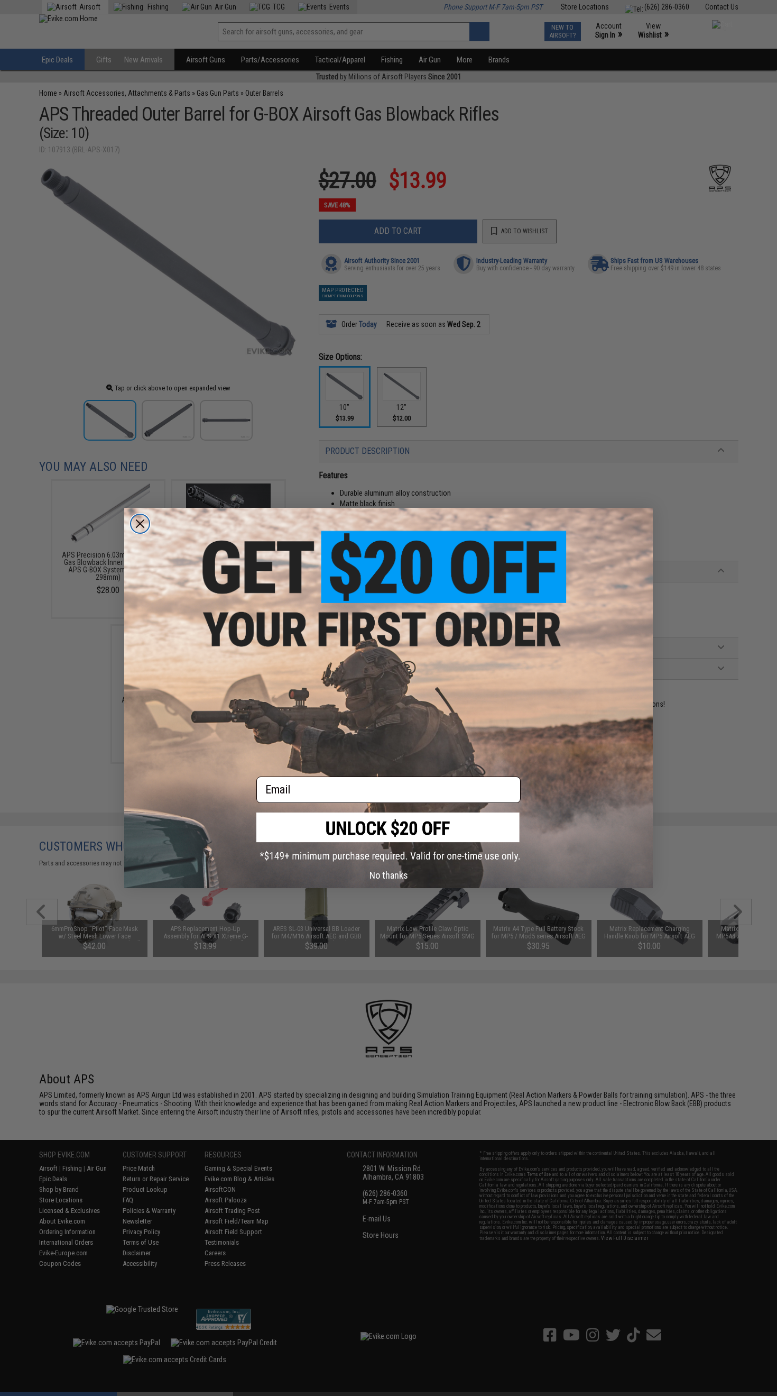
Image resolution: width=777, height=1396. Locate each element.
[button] (388, 837)
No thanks (388, 875)
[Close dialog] (140, 523)
